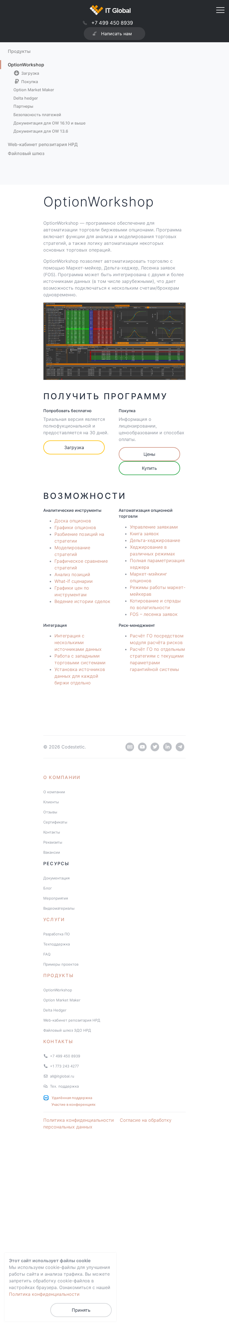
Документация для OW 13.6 (40, 131)
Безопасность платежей (37, 114)
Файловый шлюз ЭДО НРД (67, 1030)
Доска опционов (72, 521)
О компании (61, 777)
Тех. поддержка (64, 1086)
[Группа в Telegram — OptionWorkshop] (180, 746)
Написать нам (116, 33)
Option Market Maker (33, 89)
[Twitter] (155, 746)
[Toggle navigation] (220, 9)
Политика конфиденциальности (78, 1120)
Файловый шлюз (26, 153)
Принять (81, 1310)
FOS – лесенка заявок (154, 614)
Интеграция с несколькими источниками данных (78, 642)
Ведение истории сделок (82, 601)
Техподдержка (56, 944)
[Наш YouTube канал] (142, 746)
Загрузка (29, 73)
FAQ (47, 954)
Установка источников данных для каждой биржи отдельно (79, 676)
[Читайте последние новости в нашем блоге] (129, 746)
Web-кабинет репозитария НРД (43, 144)
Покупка (29, 81)
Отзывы (50, 812)
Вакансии (51, 852)
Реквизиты (52, 842)
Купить (149, 468)
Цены (149, 454)
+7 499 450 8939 (112, 23)
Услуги (54, 919)
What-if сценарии (73, 581)
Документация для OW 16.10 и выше (49, 123)
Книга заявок (144, 533)
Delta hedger (25, 98)
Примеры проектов (60, 964)
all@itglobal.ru (62, 1076)
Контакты (51, 832)
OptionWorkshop (26, 64)
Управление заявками (154, 527)
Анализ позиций (72, 574)
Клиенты (51, 802)
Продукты (19, 51)
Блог (47, 888)
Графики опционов (75, 527)
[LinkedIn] (167, 746)
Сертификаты (55, 822)
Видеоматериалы (59, 908)
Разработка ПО (56, 934)
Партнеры (23, 106)
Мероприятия (55, 898)
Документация (56, 878)
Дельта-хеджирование (155, 540)
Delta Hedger (54, 1010)
